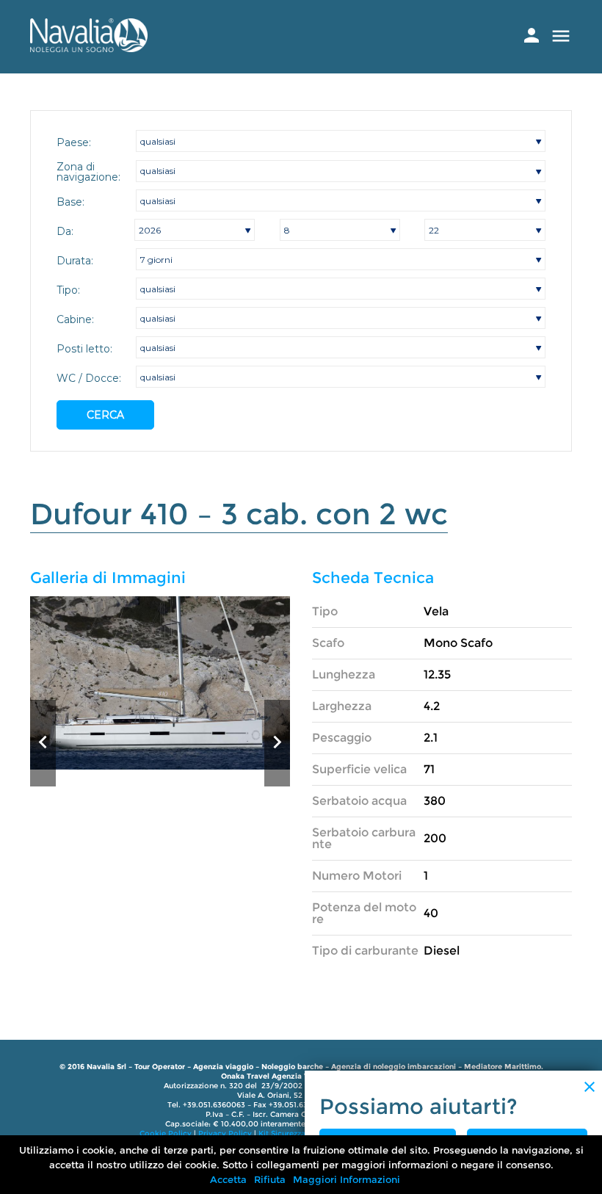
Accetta (228, 1179)
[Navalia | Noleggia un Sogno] (89, 48)
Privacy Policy (225, 1133)
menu (561, 36)
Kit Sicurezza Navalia (297, 1133)
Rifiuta (270, 1179)
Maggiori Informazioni (346, 1179)
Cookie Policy (165, 1133)
